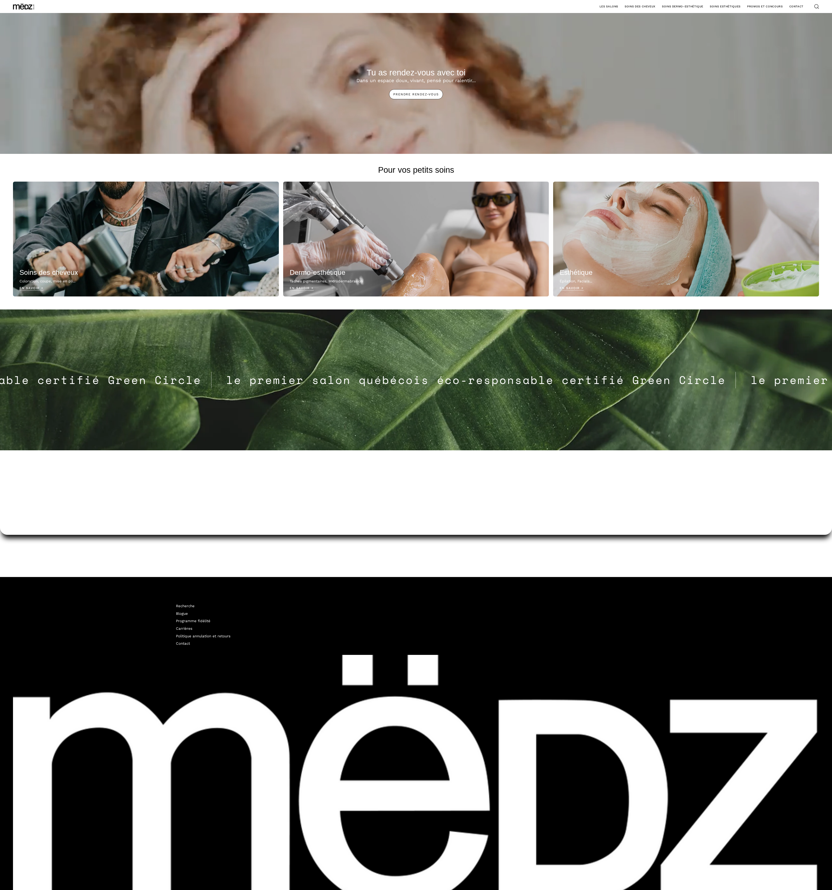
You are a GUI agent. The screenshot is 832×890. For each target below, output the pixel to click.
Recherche (185, 606)
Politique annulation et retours (203, 636)
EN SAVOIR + (572, 288)
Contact (183, 643)
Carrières (184, 628)
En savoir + (32, 288)
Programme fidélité (193, 621)
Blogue (182, 613)
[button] (608, 6)
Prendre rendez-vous (416, 94)
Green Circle (322, 380)
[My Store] (24, 6)
